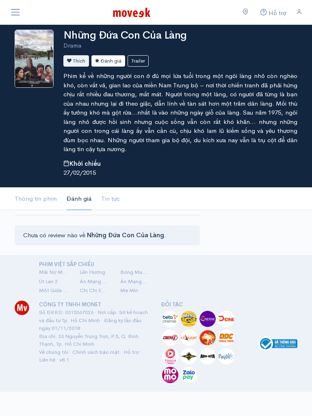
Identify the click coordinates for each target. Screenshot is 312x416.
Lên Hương (92, 272)
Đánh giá (110, 60)
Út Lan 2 (48, 281)
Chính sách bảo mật (95, 352)
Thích (78, 60)
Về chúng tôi (53, 352)
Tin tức (110, 198)
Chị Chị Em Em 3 (95, 290)
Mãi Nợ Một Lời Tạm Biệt (54, 272)
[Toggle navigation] (15, 12)
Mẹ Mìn (129, 290)
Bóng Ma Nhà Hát (135, 272)
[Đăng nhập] (299, 12)
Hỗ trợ (131, 352)
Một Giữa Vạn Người (54, 290)
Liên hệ (47, 359)
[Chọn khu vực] (246, 12)
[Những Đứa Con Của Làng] (34, 58)
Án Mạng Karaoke (95, 281)
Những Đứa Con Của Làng (125, 35)
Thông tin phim (36, 198)
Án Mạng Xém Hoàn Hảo (135, 281)
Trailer (138, 60)
